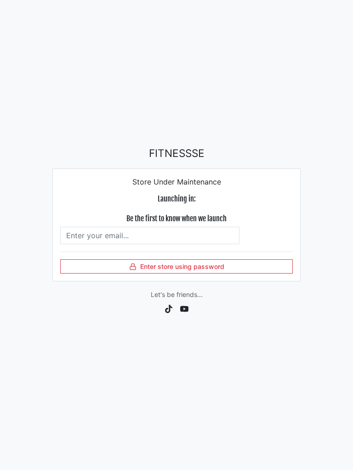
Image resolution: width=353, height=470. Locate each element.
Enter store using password (182, 266)
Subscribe (266, 235)
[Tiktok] (168, 308)
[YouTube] (184, 308)
